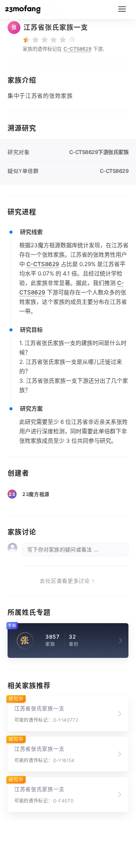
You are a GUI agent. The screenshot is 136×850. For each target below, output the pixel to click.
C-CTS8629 (77, 49)
